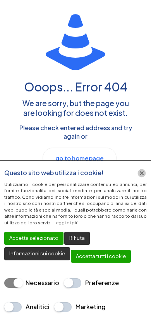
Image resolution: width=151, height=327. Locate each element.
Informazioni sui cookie (37, 253)
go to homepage (79, 158)
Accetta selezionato (33, 238)
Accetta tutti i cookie (101, 256)
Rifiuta (77, 238)
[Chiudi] (142, 173)
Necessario (42, 283)
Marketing (91, 307)
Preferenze (102, 283)
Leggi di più (66, 222)
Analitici (38, 307)
